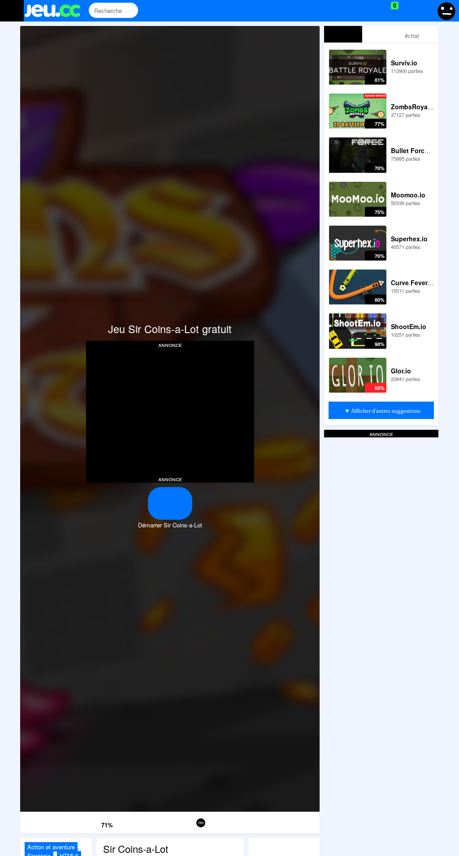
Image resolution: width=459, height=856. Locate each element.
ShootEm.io (408, 326)
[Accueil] (56, 10)
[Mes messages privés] (408, 10)
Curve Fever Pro (415, 282)
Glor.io (401, 370)
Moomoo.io (408, 194)
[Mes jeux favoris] (372, 10)
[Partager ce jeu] (244, 821)
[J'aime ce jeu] (93, 822)
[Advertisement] (170, 411)
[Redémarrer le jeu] (45, 821)
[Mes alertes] (425, 10)
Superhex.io (409, 238)
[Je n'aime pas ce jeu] (81, 823)
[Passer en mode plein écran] (294, 821)
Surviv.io (404, 62)
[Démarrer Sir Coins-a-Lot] (170, 503)
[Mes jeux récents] (354, 10)
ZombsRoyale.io (416, 106)
